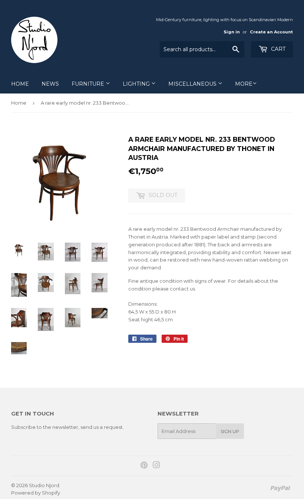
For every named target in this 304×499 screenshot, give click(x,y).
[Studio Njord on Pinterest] (144, 466)
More (243, 84)
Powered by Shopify (35, 493)
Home (20, 84)
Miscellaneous (193, 84)
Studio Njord (44, 485)
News (50, 84)
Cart (277, 49)
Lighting (137, 84)
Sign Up (230, 431)
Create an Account (271, 32)
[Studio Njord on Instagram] (156, 466)
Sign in (232, 32)
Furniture (89, 84)
